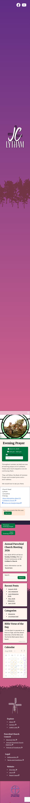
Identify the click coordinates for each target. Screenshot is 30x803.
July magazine (13, 591)
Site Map (12, 770)
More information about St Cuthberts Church (11, 499)
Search (7, 575)
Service (7, 513)
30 (15, 659)
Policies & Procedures (13, 747)
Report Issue (13, 775)
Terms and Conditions (14, 760)
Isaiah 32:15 (22, 641)
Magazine (11, 614)
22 (21, 669)
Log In (11, 772)
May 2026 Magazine (11, 600)
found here (8, 568)
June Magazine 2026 (13, 595)
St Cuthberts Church (15, 454)
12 (12, 666)
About (11, 722)
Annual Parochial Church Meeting (14, 744)
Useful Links (13, 727)
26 (12, 672)
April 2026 (11, 603)
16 (24, 666)
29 (12, 659)
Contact (12, 725)
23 (24, 669)
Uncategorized (13, 616)
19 (12, 669)
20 (15, 669)
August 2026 (12, 589)
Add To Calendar (15, 457)
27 (15, 672)
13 (15, 666)
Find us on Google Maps (11, 503)
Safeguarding (12, 757)
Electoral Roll (11, 740)
